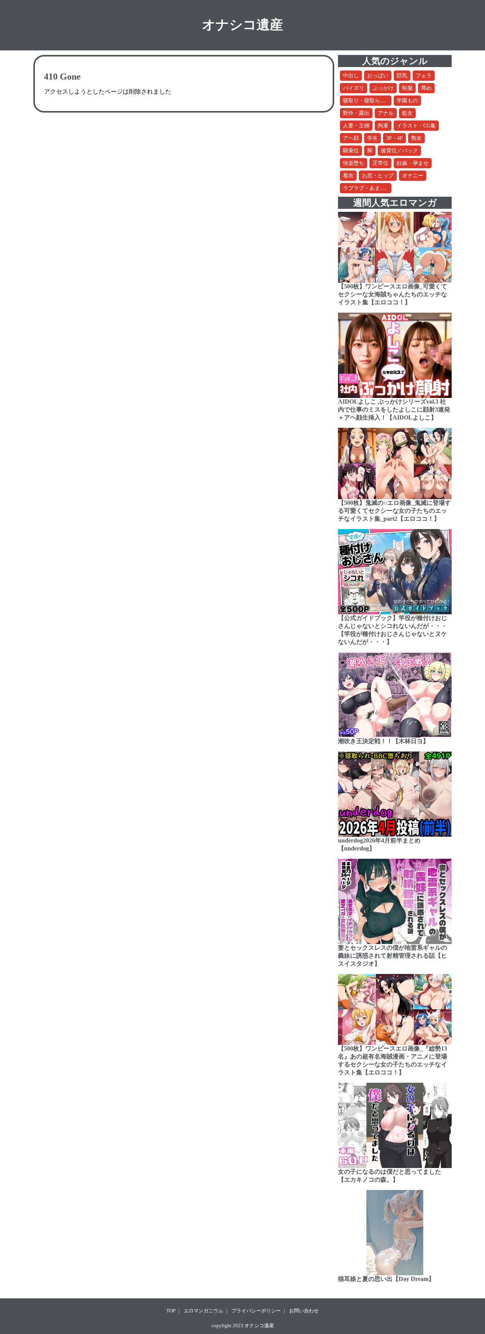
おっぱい (377, 75)
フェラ (424, 75)
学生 (372, 138)
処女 (407, 113)
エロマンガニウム (203, 1311)
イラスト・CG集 (416, 125)
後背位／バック (399, 150)
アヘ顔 (351, 138)
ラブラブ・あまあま (367, 188)
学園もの (407, 100)
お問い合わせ (304, 1311)
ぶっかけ (383, 88)
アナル (386, 113)
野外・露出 (356, 113)
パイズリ (353, 88)
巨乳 (402, 75)
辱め (426, 88)
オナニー (412, 175)
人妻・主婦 (356, 125)
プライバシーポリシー (256, 1311)
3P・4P (394, 138)
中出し (351, 75)
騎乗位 (351, 150)
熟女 (416, 138)
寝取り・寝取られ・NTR (372, 100)
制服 (407, 88)
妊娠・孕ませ (413, 163)
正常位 (380, 163)
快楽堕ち (353, 163)
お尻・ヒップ (378, 175)
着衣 (348, 175)
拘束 (383, 125)
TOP (170, 1311)
